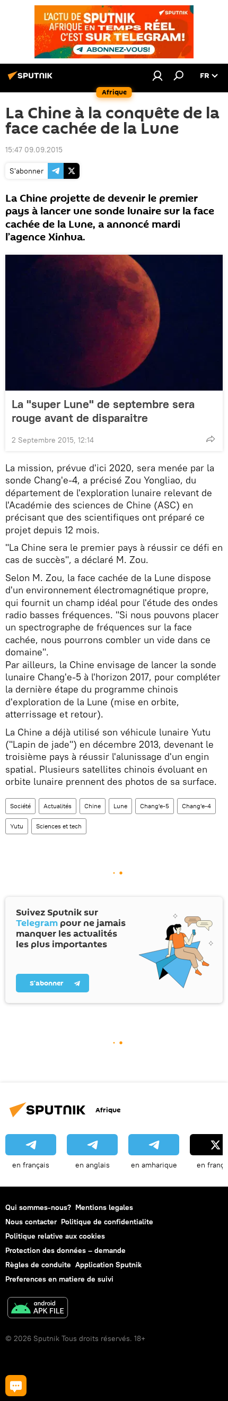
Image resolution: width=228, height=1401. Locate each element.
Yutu (16, 826)
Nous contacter (31, 1221)
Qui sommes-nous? (38, 1207)
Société (20, 806)
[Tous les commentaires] (16, 1385)
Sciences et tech (59, 826)
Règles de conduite (38, 1264)
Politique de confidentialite (107, 1221)
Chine (92, 806)
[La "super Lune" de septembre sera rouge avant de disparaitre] (114, 323)
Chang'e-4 (196, 806)
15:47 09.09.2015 (34, 149)
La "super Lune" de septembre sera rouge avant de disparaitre (103, 411)
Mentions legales (104, 1207)
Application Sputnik (108, 1264)
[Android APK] (38, 1309)
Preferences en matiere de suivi (59, 1279)
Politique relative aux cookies (55, 1236)
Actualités (57, 806)
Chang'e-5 (154, 806)
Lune (120, 806)
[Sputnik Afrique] (31, 79)
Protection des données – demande (65, 1250)
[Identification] (157, 75)
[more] (210, 438)
